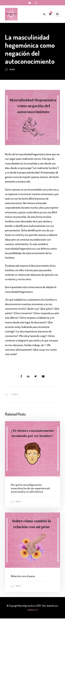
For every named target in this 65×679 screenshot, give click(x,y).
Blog (12, 69)
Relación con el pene (23, 576)
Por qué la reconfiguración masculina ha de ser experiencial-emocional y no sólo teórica (31, 488)
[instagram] (36, 2)
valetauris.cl (32, 609)
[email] (29, 2)
